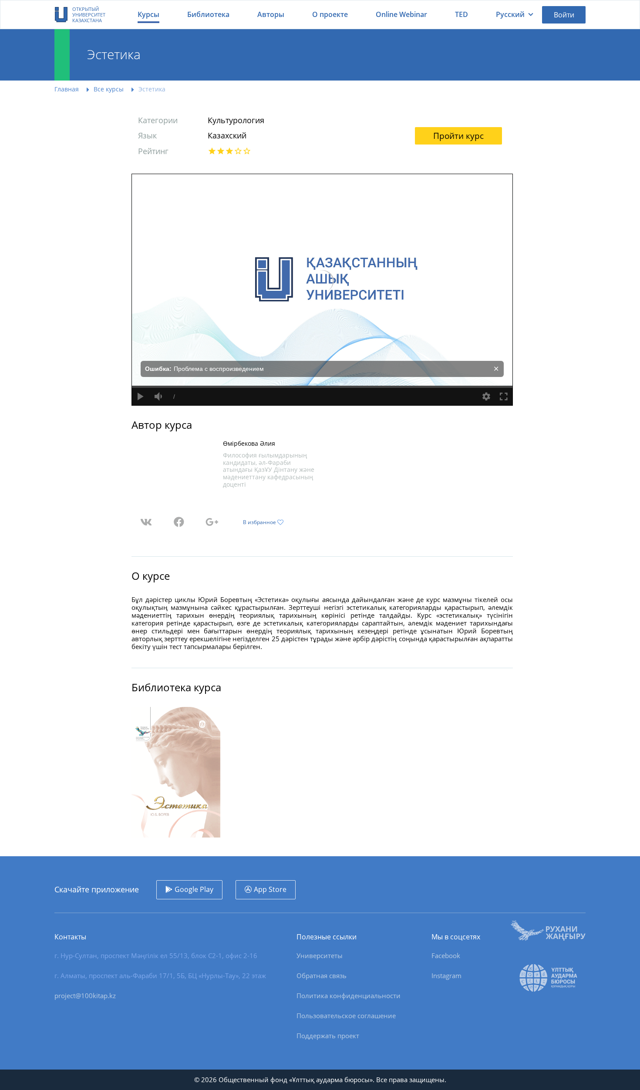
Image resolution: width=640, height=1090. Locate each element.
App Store (270, 889)
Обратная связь (321, 975)
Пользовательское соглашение (346, 1015)
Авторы (270, 14)
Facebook (445, 955)
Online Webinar (401, 14)
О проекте (330, 14)
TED (461, 14)
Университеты (319, 955)
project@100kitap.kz (85, 995)
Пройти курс (458, 135)
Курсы (148, 14)
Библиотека (208, 14)
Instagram (446, 975)
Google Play (194, 889)
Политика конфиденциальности (348, 995)
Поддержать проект (327, 1035)
